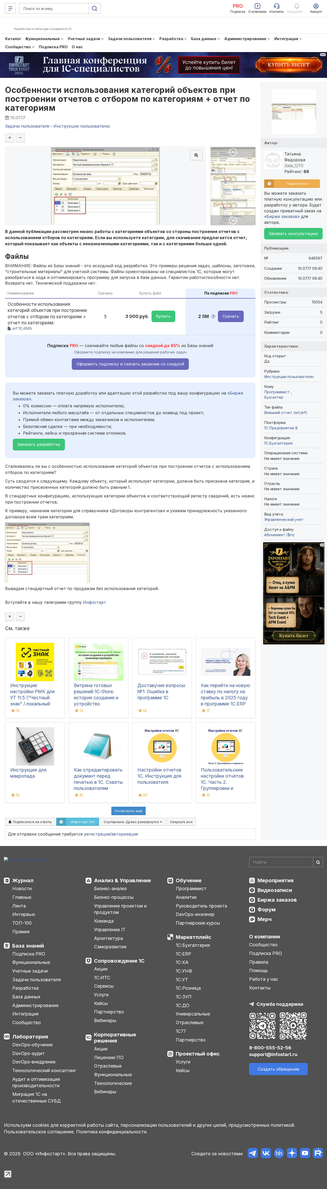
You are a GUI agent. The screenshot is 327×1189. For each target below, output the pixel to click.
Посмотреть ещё (128, 811)
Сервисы (104, 986)
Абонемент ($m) (279, 534)
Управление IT (109, 929)
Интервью (23, 914)
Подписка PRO (28, 954)
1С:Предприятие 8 (281, 427)
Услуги (101, 994)
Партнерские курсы (198, 923)
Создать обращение (278, 1069)
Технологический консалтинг (44, 1070)
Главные (21, 897)
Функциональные (31, 962)
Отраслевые (108, 1066)
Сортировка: (132, 822)
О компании (264, 937)
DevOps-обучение (32, 1044)
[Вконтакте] (266, 1154)
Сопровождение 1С (119, 961)
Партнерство (109, 1011)
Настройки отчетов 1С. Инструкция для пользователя (159, 776)
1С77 (181, 1031)
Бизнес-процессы (114, 897)
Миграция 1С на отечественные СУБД (36, 1098)
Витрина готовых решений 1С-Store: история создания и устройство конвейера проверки (96, 698)
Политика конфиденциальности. (112, 1131)
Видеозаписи (275, 890)
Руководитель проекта (201, 906)
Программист (277, 391)
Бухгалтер (273, 397)
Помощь (258, 970)
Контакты (260, 987)
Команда (104, 921)
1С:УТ (182, 979)
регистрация (97, 834)
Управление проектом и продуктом (120, 909)
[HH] (279, 1154)
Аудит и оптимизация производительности (36, 1082)
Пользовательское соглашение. (39, 1131)
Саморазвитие (110, 946)
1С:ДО (183, 1005)
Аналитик (186, 897)
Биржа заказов (277, 900)
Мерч (265, 919)
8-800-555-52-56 (270, 1047)
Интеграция (25, 1013)
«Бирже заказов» (282, 216)
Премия (21, 931)
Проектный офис (198, 1054)
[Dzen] (292, 1154)
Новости (22, 888)
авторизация (124, 834)
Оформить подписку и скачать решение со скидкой (130, 363)
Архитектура (108, 938)
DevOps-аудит (28, 1053)
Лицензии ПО (109, 1057)
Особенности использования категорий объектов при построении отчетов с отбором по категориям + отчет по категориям (127, 99)
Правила (258, 962)
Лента (19, 906)
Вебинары (105, 1020)
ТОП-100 (22, 923)
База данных (26, 996)
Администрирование (35, 1005)
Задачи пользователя (36, 979)
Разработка (25, 988)
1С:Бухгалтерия (193, 945)
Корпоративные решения (115, 1038)
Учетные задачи (30, 971)
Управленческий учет (283, 519)
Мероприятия (276, 880)
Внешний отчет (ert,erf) (285, 412)
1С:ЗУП (184, 996)
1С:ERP (183, 954)
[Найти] (318, 862)
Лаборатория (30, 1037)
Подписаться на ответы (32, 822)
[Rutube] (318, 1154)
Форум (267, 909)
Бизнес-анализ (110, 888)
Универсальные (193, 1013)
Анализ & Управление (122, 880)
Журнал (22, 880)
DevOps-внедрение (33, 1061)
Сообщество (26, 1022)
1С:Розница (188, 988)
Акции (101, 969)
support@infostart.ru (273, 1054)
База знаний (28, 946)
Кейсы (101, 1003)
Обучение (189, 880)
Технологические (113, 1083)
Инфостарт (94, 602)
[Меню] (10, 8)
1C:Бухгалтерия (278, 443)
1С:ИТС (102, 977)
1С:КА (182, 962)
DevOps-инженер (195, 914)
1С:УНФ (184, 971)
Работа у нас (263, 979)
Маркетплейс (193, 937)
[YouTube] (305, 1154)
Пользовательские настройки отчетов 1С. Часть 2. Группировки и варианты (222, 782)
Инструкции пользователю (289, 376)
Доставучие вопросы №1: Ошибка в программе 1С (161, 691)
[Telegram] (253, 1154)
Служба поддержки (279, 1004)
